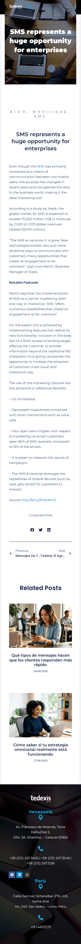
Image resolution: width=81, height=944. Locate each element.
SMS (40, 166)
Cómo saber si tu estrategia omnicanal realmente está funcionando (40, 750)
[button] (29, 6)
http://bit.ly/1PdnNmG (39, 500)
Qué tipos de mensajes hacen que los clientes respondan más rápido (40, 660)
